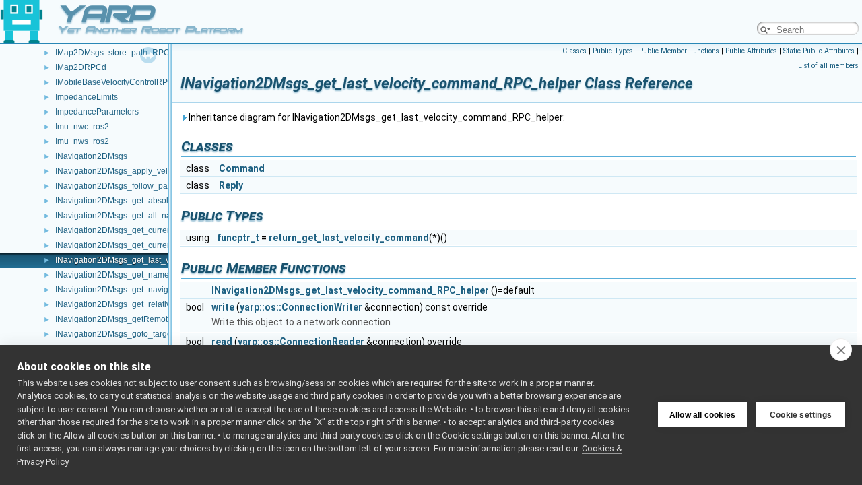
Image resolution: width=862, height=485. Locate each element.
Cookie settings (801, 415)
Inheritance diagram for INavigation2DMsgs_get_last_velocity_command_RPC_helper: (376, 117)
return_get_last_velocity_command (349, 237)
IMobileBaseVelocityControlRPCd (116, 82)
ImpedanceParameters (97, 112)
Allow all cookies (702, 415)
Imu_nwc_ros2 (82, 126)
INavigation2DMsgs (91, 156)
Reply (231, 185)
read (221, 341)
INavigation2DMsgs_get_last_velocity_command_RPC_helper (350, 290)
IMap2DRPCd (80, 67)
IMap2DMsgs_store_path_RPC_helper (126, 52)
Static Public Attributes (819, 50)
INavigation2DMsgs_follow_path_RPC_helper (140, 186)
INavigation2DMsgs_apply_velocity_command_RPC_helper (165, 171)
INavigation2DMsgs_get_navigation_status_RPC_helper (159, 289)
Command (242, 168)
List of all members (828, 65)
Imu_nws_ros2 (82, 141)
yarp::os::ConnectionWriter (301, 307)
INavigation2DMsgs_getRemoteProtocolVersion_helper (157, 319)
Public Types (613, 50)
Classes (574, 50)
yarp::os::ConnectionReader (301, 341)
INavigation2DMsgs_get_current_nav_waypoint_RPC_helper (167, 230)
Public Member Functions (679, 50)
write (222, 307)
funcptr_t (238, 237)
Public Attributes (751, 50)
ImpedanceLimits (86, 97)
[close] (841, 349)
